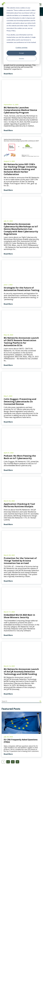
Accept (21, 53)
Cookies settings (21, 47)
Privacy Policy (11, 31)
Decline (21, 58)
